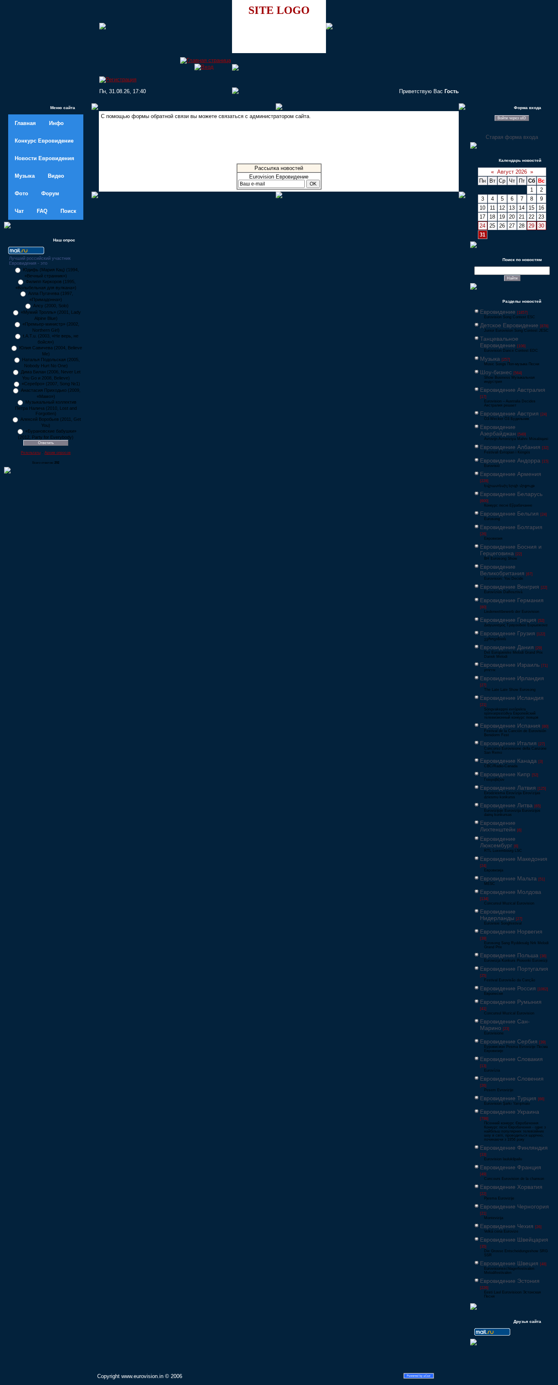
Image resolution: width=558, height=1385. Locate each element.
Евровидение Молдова (510, 892)
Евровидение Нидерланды (498, 914)
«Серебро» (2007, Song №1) (51, 383)
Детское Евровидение (509, 325)
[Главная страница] (205, 60)
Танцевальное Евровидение (499, 341)
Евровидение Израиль (510, 664)
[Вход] (204, 67)
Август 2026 (512, 172)
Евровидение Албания (510, 447)
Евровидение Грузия (507, 633)
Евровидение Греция (508, 620)
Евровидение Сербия (509, 1041)
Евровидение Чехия (506, 1226)
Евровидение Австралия (512, 389)
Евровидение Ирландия (512, 678)
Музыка (490, 358)
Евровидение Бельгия (509, 513)
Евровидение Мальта (508, 878)
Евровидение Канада (508, 760)
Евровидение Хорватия (511, 1187)
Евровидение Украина (509, 1111)
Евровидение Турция (508, 1098)
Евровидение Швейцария (514, 1239)
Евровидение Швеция (509, 1263)
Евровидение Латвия (508, 787)
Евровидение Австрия (509, 413)
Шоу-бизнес (496, 372)
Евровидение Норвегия (511, 931)
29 (531, 226)
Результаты (30, 453)
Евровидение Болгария (511, 527)
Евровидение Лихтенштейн (498, 826)
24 (482, 226)
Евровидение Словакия (511, 1059)
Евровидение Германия (512, 600)
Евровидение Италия (508, 743)
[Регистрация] (117, 79)
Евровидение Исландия (512, 698)
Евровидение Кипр (505, 774)
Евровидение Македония (513, 859)
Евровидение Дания (507, 647)
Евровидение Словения (512, 1078)
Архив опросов (58, 453)
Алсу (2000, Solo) (51, 305)
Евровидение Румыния (511, 1002)
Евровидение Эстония (510, 1281)
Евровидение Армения (510, 474)
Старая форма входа (512, 137)
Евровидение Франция (510, 1167)
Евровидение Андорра (510, 460)
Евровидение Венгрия (509, 586)
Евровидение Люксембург (498, 842)
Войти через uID (512, 118)
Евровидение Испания (510, 725)
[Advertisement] (279, 143)
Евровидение (498, 311)
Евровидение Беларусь (511, 494)
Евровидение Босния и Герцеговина (511, 549)
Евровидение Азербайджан (498, 430)
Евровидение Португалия (514, 968)
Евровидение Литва (506, 805)
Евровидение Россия (508, 988)
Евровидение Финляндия (514, 1147)
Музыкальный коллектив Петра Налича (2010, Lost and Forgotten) (46, 408)
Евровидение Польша (509, 955)
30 (541, 226)
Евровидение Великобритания (502, 569)
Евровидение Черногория (514, 1206)
